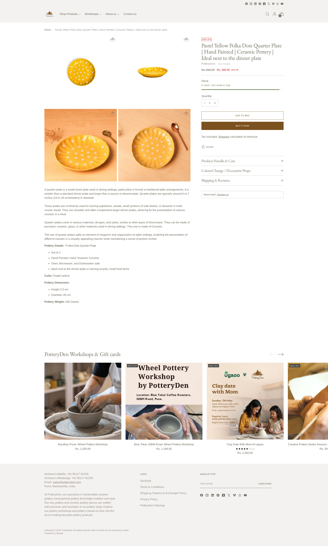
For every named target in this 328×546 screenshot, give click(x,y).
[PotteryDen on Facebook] (246, 3)
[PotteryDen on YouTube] (282, 3)
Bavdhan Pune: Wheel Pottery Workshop (83, 444)
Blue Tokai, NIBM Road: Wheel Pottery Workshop (164, 444)
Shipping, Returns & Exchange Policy (163, 493)
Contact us (223, 194)
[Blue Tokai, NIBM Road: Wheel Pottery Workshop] (164, 401)
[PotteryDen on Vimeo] (273, 3)
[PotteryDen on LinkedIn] (255, 3)
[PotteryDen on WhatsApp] (277, 3)
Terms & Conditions (152, 486)
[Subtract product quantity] (205, 103)
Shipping (223, 136)
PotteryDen (208, 63)
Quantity (206, 96)
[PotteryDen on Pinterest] (259, 3)
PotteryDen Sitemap (152, 505)
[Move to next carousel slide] (281, 332)
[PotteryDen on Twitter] (268, 3)
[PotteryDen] (49, 14)
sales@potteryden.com (67, 482)
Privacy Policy (149, 499)
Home (47, 29)
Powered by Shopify (53, 533)
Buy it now (242, 126)
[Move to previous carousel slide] (273, 333)
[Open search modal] (267, 14)
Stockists (145, 480)
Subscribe (265, 484)
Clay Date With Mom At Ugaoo (245, 444)
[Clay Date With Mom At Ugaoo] (245, 401)
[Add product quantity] (215, 103)
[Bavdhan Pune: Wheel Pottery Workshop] (82, 401)
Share (210, 147)
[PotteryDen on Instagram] (250, 3)
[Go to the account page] (274, 14)
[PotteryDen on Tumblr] (264, 3)
